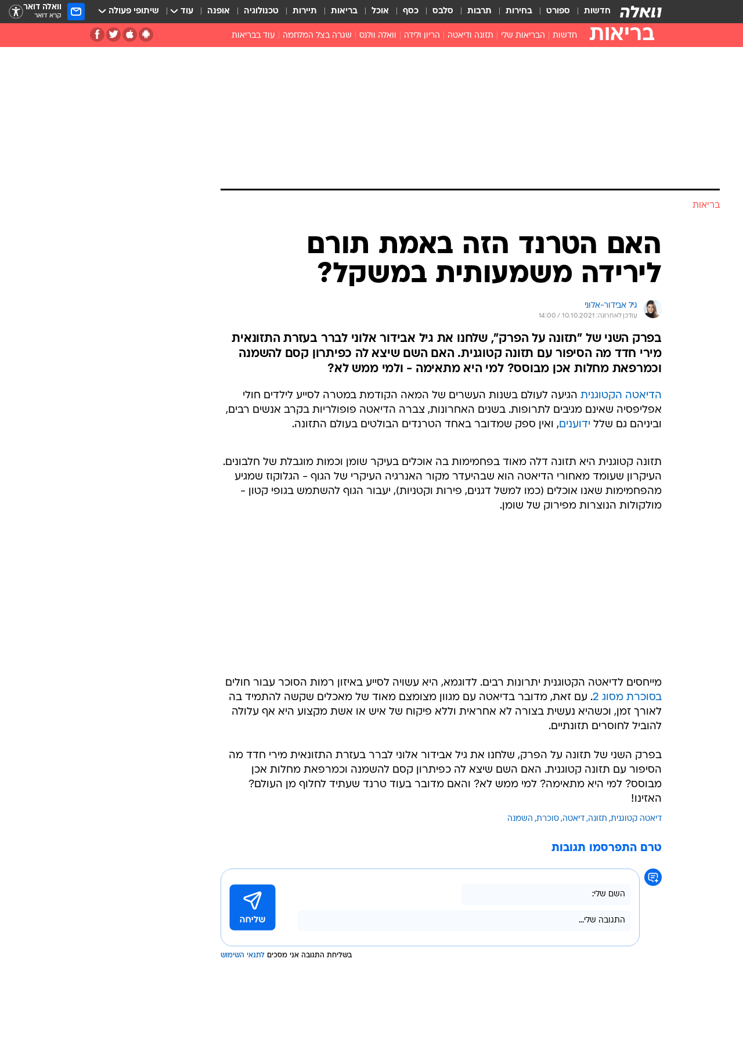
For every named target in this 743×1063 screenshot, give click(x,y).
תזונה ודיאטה (470, 35)
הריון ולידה (422, 35)
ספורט (558, 11)
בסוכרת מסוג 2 (627, 697)
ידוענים (574, 424)
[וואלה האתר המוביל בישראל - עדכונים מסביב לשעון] (641, 11)
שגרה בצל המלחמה (317, 35)
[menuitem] (590, 11)
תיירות (305, 11)
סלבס (442, 11)
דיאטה (573, 819)
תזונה (597, 819)
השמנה (520, 819)
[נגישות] (16, 12)
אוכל (380, 11)
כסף (411, 11)
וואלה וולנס (377, 35)
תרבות (479, 11)
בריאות (344, 11)
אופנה (218, 11)
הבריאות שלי (523, 35)
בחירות (519, 11)
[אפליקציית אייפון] (129, 34)
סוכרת (547, 819)
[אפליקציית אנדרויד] (146, 34)
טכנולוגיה (261, 11)
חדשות (597, 11)
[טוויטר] (113, 34)
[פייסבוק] (97, 34)
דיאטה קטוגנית (636, 819)
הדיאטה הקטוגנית (621, 395)
